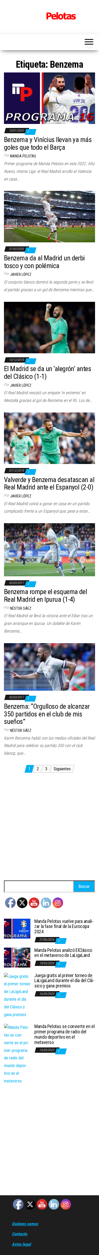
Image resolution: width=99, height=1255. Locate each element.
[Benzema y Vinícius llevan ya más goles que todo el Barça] (49, 98)
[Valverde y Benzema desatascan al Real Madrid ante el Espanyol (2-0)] (49, 437)
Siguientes (62, 768)
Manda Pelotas (23, 156)
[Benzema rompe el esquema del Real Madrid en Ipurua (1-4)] (49, 549)
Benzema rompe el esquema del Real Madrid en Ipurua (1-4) (45, 595)
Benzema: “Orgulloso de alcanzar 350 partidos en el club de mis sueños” (47, 713)
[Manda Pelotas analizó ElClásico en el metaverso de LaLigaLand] (17, 957)
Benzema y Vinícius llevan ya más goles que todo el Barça (48, 143)
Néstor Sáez (20, 608)
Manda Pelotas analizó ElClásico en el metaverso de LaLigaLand (63, 952)
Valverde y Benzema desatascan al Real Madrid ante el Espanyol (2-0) (49, 483)
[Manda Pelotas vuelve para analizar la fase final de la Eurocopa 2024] (17, 928)
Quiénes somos (25, 1223)
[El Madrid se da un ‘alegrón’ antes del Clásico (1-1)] (49, 327)
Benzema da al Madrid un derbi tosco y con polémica (44, 262)
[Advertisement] (49, 828)
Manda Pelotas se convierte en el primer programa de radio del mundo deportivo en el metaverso (64, 1034)
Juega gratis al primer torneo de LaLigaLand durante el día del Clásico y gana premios (64, 981)
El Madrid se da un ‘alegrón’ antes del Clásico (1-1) (47, 372)
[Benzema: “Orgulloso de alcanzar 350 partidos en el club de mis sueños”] (49, 666)
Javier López (20, 274)
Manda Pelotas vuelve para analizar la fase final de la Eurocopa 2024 (63, 926)
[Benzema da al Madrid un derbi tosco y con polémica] (49, 216)
